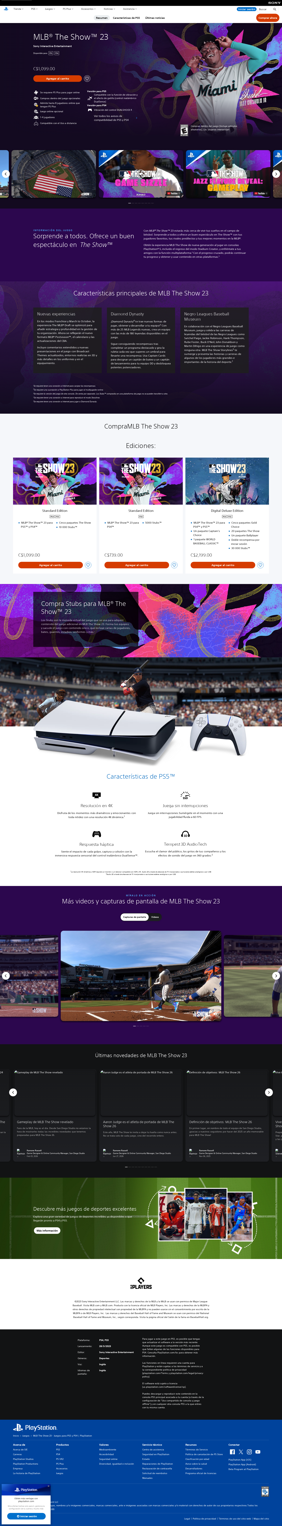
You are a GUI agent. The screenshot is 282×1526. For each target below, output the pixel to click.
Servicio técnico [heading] (152, 1444)
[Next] (276, 174)
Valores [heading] (104, 1444)
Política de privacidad (204, 1518)
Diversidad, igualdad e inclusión (116, 1463)
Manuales (147, 1478)
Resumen (102, 17)
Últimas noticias (155, 17)
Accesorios (87, 8)
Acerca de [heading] (19, 1444)
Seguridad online (108, 1459)
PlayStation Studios (23, 1459)
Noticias (108, 8)
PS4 (58, 1454)
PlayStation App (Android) (242, 1464)
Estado (146, 1459)
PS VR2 (59, 1459)
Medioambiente (107, 1449)
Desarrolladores (193, 1468)
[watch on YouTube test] (173, 193)
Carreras (17, 1454)
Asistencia (129, 8)
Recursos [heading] (191, 1444)
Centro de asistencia (153, 1449)
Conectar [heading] (234, 1444)
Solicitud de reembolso (154, 1473)
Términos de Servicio (196, 1449)
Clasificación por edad (197, 1459)
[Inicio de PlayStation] (6, 9)
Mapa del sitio (261, 1518)
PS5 (33, 8)
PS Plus (67, 8)
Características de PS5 (126, 17)
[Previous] (6, 174)
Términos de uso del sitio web (235, 1518)
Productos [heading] (62, 1444)
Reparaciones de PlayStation (157, 1463)
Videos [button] (155, 917)
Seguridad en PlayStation (155, 1454)
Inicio (16, 1435)
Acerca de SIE (20, 1449)
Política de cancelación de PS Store (204, 1454)
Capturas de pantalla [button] (134, 917)
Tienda (17, 8)
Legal (187, 1518)
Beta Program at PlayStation (243, 1469)
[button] (141, 174)
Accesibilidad (106, 1454)
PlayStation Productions (25, 1463)
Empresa (18, 1468)
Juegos (49, 8)
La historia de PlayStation (26, 1473)
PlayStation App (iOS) (239, 1459)
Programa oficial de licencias (200, 1473)
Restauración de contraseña (157, 1468)
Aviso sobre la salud (196, 1463)
